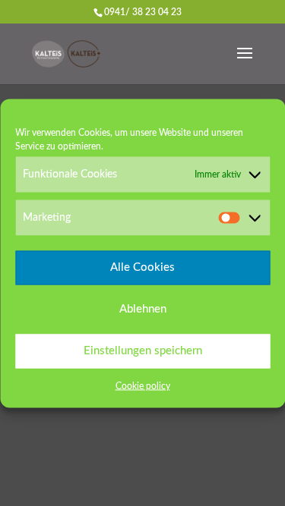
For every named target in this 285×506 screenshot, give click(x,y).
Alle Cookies (142, 267)
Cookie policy (143, 385)
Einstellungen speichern (143, 351)
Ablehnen (142, 309)
